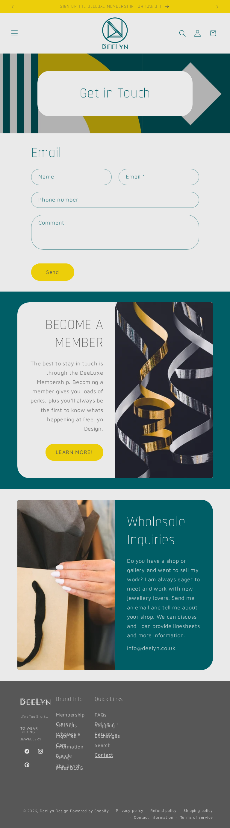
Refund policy (163, 810)
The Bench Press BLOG (69, 767)
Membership (70, 715)
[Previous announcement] (12, 6)
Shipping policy (198, 810)
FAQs (101, 715)
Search (103, 745)
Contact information (153, 817)
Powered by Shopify (89, 811)
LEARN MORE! (74, 452)
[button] (14, 33)
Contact (104, 754)
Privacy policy (129, 810)
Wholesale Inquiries (68, 735)
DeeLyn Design (54, 811)
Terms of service (196, 817)
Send (52, 272)
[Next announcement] (217, 6)
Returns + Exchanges (107, 735)
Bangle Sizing (64, 756)
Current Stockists (66, 724)
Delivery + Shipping (107, 724)
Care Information (70, 745)
